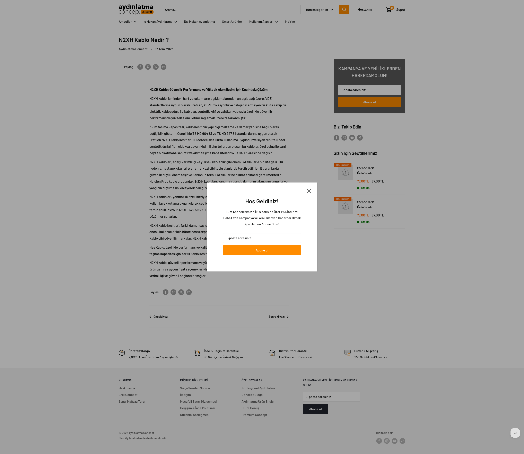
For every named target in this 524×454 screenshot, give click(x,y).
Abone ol (262, 250)
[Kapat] (309, 190)
